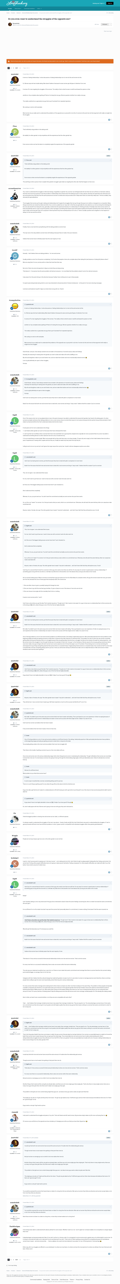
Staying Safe (46, 1279)
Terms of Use (54, 1279)
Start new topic (108, 31)
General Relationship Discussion (30, 25)
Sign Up (110, 3)
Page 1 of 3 (26, 68)
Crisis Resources (64, 1279)
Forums (10, 8)
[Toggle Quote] (25, 160)
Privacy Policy (79, 1279)
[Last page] (20, 68)
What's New (17, 8)
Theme (72, 1279)
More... (39, 8)
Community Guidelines (29, 8)
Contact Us (87, 1279)
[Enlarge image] (86, 357)
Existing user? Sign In (98, 3)
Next (16, 68)
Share (97, 24)
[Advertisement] (60, 46)
